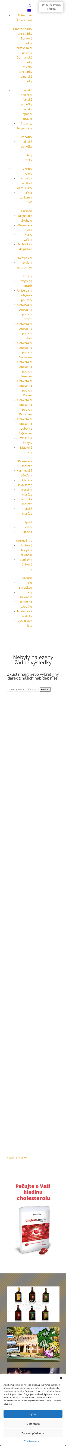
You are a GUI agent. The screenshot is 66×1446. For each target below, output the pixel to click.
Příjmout (33, 1414)
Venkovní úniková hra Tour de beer (29, 809)
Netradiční (25, 258)
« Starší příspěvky (17, 1157)
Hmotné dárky (22, 29)
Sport (28, 522)
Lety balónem (18, 1050)
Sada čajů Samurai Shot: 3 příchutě (33, 1304)
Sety (29, 155)
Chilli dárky (25, 34)
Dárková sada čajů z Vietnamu (30, 746)
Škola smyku (24, 20)
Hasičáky (26, 67)
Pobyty (27, 276)
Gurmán (26, 211)
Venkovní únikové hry (26, 564)
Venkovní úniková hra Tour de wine (29, 890)
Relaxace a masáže (31, 1124)
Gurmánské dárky (20, 749)
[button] (60, 1378)
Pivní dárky (25, 72)
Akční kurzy (24, 188)
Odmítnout (33, 1423)
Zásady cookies (31, 1441)
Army (28, 174)
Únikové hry (24, 541)
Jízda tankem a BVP (26, 197)
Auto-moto (25, 15)
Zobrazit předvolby (33, 1433)
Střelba (27, 532)
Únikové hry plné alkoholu (26, 550)
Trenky (27, 160)
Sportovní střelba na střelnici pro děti (32, 971)
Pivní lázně (25, 485)
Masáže (27, 480)
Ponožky (26, 137)
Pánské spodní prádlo (27, 114)
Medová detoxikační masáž (28, 1121)
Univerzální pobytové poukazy (24, 295)
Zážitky (27, 169)
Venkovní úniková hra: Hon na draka (33, 1345)
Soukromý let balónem (25, 1047)
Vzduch (27, 578)
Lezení (28, 527)
